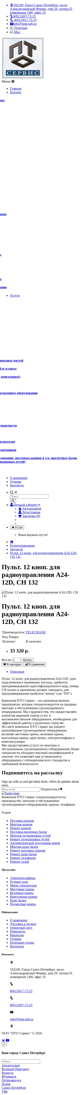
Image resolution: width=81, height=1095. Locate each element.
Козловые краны (21, 893)
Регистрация (31, 512)
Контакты (17, 946)
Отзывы (15, 939)
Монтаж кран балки (24, 846)
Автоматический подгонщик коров (35, 843)
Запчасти (16, 549)
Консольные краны (23, 896)
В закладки (13, 664)
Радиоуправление (22, 545)
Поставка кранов (22, 820)
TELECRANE (36, 632)
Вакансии (17, 935)
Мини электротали (23, 885)
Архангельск (11, 1065)
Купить (27, 660)
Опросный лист (21, 927)
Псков (6, 1084)
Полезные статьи (22, 942)
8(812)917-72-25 (21, 991)
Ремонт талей (19, 861)
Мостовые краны (22, 889)
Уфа (4, 1091)
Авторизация (31, 508)
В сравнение (36, 664)
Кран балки (18, 900)
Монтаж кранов (21, 824)
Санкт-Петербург (14, 1087)
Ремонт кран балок (23, 854)
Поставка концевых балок (28, 832)
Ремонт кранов (20, 828)
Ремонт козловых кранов (27, 850)
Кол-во (6, 660)
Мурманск (9, 1076)
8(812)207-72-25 (21, 1005)
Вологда (7, 1073)
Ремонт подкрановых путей (29, 839)
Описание (17, 671)
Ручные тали (19, 881)
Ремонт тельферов (23, 858)
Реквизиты (17, 931)
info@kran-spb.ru (21, 1019)
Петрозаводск (11, 1080)
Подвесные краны (23, 904)
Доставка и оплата (23, 924)
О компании (18, 920)
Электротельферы (22, 878)
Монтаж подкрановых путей (30, 835)
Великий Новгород (15, 1069)
